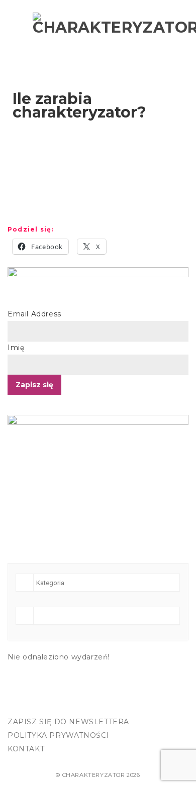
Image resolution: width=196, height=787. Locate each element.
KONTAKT (26, 748)
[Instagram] (39, 703)
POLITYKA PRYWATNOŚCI (58, 735)
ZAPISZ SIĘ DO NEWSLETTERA (68, 721)
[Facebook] (18, 703)
